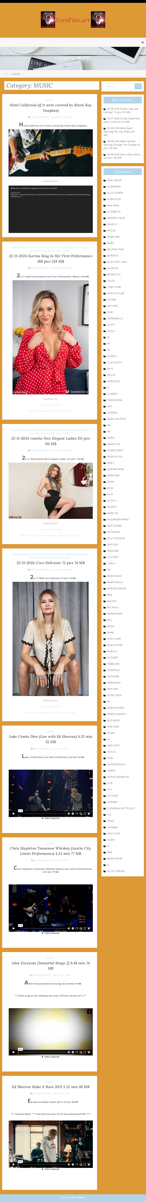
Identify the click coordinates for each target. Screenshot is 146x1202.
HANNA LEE (113, 444)
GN (109, 425)
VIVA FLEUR (113, 833)
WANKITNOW (114, 858)
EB (108, 343)
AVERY (110, 243)
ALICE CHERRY (115, 192)
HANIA (77, 247)
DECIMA (111, 299)
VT (108, 846)
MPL (109, 619)
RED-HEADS (113, 720)
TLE (109, 814)
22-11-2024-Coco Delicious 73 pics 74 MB (51, 563)
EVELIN (111, 375)
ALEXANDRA (114, 186)
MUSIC (50, 100)
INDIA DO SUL (115, 456)
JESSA (110, 488)
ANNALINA (113, 236)
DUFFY (45, 247)
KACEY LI (112, 500)
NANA (110, 632)
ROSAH (111, 733)
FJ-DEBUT (112, 393)
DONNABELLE (115, 318)
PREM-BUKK (114, 682)
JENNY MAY (113, 475)
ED (108, 349)
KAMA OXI (112, 513)
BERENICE (112, 255)
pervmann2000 (39, 117)
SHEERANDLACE (116, 764)
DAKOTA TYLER (32, 247)
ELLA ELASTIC (114, 362)
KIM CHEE (112, 544)
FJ (108, 387)
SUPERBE (112, 802)
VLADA (111, 839)
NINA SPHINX (115, 645)
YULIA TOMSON (116, 871)
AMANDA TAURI (116, 218)
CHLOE (111, 280)
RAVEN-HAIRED (115, 707)
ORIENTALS (113, 670)
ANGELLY (112, 224)
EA (108, 337)
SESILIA (111, 751)
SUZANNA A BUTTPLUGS (121, 808)
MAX (109, 594)
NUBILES (112, 651)
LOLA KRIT (113, 557)
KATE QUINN (114, 525)
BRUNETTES (114, 274)
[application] (51, 209)
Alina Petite (113, 205)
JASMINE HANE (115, 469)
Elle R (53, 247)
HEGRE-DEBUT (115, 450)
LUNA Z (111, 563)
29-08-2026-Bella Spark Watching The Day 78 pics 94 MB (119, 132)
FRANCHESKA (64, 247)
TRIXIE (110, 820)
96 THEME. (78, 1197)
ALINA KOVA (114, 199)
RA (108, 701)
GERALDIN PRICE (116, 419)
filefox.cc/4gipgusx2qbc (50, 529)
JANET (110, 462)
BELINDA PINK (115, 249)
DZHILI (111, 331)
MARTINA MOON (116, 588)
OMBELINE (113, 663)
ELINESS (112, 356)
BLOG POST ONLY (117, 261)
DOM (110, 312)
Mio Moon (41, 251)
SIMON (111, 770)
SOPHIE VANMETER (118, 776)
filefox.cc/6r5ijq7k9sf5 (50, 405)
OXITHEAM (113, 676)
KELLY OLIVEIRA (116, 538)
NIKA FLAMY (63, 251)
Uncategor (112, 827)
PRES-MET (112, 689)
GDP (109, 406)
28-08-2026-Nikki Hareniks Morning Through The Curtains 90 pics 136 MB (122, 145)
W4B (109, 852)
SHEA (110, 758)
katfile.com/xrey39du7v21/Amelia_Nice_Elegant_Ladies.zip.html (50, 535)
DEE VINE (112, 305)
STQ (109, 789)
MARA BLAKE (114, 576)
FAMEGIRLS (113, 381)
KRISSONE (113, 550)
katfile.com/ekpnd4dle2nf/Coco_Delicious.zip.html (50, 712)
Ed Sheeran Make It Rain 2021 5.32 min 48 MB (51, 1087)
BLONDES (17, 247)
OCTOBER (112, 657)
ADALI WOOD (114, 180)
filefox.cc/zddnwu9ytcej (50, 706)
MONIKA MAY (114, 613)
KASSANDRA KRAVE (118, 519)
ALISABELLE (114, 211)
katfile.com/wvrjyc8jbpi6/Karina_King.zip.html (51, 411)
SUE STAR (112, 795)
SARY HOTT (113, 745)
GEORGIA (112, 412)
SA (108, 739)
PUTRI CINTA (114, 695)
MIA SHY (112, 601)
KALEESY (112, 506)
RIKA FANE (113, 726)
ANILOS (111, 230)
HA (108, 431)
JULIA (110, 494)
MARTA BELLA (115, 582)
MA (109, 569)
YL (108, 864)
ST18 (109, 783)
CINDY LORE (114, 287)
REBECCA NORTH (116, 714)
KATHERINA (113, 532)
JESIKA (110, 481)
